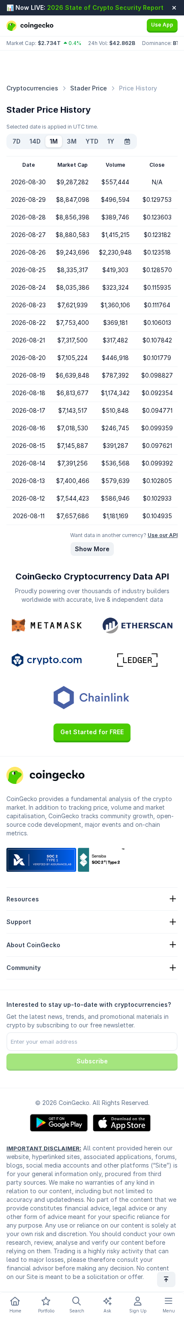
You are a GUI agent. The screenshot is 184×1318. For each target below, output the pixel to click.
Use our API (163, 535)
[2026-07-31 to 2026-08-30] (127, 141)
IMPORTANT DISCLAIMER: (43, 1148)
